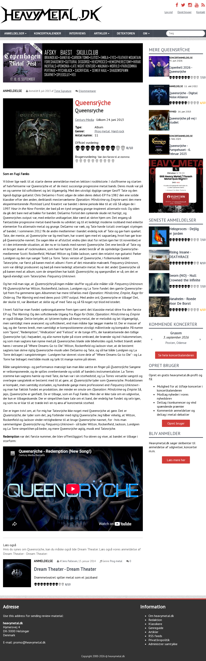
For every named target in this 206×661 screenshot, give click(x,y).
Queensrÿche (93, 102)
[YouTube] (197, 5)
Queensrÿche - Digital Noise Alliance (183, 95)
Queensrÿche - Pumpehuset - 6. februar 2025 (180, 150)
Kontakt (200, 12)
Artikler (153, 632)
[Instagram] (190, 5)
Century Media (84, 120)
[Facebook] (177, 5)
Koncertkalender (47, 33)
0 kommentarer (87, 91)
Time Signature (62, 91)
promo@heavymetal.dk (29, 642)
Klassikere (155, 624)
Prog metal (102, 131)
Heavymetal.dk (51, 15)
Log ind (169, 12)
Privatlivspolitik (159, 640)
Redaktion (155, 620)
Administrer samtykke (162, 644)
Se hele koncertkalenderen (176, 355)
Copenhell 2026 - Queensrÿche (180, 69)
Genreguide (155, 628)
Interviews (77, 33)
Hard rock (117, 131)
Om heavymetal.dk (161, 616)
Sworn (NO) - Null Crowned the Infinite (184, 277)
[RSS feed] (203, 5)
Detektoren (126, 33)
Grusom (176, 333)
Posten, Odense (175, 343)
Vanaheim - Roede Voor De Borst (182, 301)
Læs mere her (176, 460)
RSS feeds (155, 636)
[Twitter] (183, 5)
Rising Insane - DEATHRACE (180, 254)
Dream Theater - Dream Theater (65, 569)
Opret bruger (184, 12)
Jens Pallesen (69, 561)
